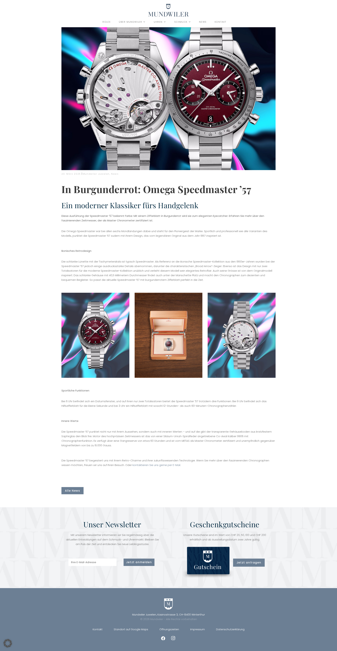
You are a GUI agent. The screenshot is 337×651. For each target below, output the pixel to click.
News (202, 22)
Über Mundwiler (130, 22)
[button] (7, 643)
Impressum (197, 629)
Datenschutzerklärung (230, 629)
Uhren (158, 22)
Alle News (72, 491)
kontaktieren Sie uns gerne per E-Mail (156, 465)
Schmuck (180, 22)
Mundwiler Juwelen (96, 174)
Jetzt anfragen (249, 562)
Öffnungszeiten (169, 629)
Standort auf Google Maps (131, 629)
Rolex (107, 22)
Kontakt (220, 22)
